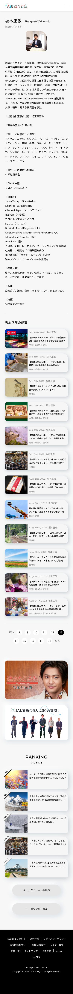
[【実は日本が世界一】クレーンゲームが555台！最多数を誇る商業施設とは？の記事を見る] (16, 606)
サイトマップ (31, 951)
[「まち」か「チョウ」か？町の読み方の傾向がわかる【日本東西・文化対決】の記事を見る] (16, 558)
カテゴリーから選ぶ (39, 890)
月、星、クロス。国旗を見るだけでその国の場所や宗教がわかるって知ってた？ (47, 775)
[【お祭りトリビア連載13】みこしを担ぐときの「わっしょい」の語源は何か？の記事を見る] (16, 460)
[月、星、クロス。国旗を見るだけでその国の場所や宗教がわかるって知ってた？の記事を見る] (16, 779)
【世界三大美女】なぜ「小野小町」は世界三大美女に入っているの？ (47, 388)
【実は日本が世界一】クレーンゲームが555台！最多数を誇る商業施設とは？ (47, 607)
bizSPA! (36, 957)
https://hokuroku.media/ (38, 98)
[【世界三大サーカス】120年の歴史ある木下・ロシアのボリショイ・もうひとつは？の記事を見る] (16, 868)
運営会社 (34, 939)
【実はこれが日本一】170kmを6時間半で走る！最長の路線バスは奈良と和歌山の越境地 (47, 436)
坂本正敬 (51, 332)
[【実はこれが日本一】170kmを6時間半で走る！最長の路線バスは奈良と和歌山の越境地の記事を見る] (16, 436)
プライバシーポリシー (54, 938)
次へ (57, 640)
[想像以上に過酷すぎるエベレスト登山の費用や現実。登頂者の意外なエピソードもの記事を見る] (16, 801)
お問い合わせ (38, 944)
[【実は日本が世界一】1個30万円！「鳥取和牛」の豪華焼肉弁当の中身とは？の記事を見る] (16, 411)
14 (16, 640)
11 (44, 632)
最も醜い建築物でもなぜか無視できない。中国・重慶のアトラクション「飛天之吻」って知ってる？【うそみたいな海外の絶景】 (47, 510)
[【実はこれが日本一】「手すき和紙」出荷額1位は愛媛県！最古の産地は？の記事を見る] (16, 362)
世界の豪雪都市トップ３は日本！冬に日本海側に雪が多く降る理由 (47, 820)
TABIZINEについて (16, 939)
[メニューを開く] (67, 5)
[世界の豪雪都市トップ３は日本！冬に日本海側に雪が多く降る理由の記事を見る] (16, 824)
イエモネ (46, 951)
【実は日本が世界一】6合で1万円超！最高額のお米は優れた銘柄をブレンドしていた (47, 485)
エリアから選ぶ (39, 909)
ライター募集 (56, 944)
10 (35, 632)
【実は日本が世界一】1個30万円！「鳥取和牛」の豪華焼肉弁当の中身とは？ (47, 412)
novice (59, 951)
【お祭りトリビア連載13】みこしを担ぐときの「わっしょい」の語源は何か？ (47, 461)
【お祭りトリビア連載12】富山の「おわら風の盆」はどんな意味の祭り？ (47, 583)
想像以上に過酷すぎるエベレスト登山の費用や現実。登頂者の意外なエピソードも (47, 800)
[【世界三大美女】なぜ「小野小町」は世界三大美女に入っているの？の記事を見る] (16, 387)
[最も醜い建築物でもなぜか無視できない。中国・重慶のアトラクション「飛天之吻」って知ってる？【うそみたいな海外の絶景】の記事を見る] (16, 509)
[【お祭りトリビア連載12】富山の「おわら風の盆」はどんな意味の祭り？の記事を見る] (16, 582)
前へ (11, 632)
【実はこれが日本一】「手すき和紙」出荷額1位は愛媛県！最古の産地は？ (47, 363)
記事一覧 (15, 951)
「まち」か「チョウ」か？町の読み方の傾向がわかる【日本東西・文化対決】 (47, 559)
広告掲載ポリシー (19, 944)
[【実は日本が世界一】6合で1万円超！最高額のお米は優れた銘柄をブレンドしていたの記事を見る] (16, 484)
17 (41, 640)
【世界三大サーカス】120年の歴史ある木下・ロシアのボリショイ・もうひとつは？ (47, 866)
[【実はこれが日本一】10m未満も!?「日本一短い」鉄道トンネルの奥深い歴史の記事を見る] (16, 533)
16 (32, 640)
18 (49, 640)
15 (24, 640)
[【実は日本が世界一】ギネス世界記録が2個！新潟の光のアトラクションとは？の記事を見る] (16, 338)
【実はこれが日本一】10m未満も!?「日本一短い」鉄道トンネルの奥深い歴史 (47, 534)
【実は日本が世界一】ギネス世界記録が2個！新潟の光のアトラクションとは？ (47, 339)
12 (52, 632)
